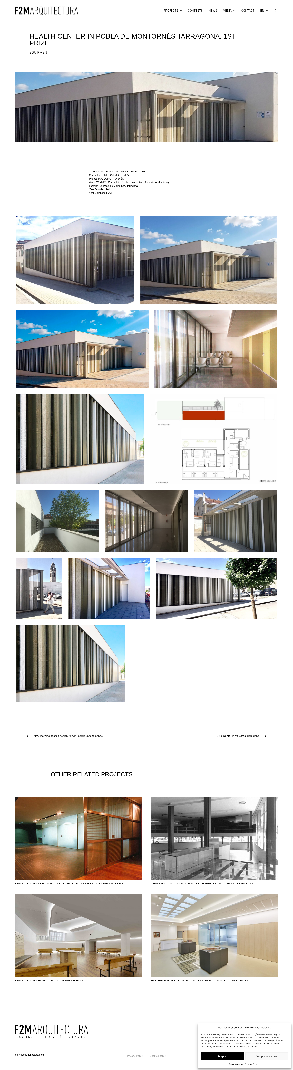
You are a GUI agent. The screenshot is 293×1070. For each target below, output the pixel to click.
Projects (170, 10)
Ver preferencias (266, 1056)
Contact (247, 10)
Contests (195, 10)
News (213, 10)
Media (227, 10)
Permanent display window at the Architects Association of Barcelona (203, 883)
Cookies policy (236, 1064)
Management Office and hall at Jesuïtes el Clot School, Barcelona (199, 980)
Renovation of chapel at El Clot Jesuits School (49, 980)
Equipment (39, 52)
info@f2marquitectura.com (29, 1054)
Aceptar (222, 1056)
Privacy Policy (251, 1064)
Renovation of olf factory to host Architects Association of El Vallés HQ (69, 883)
